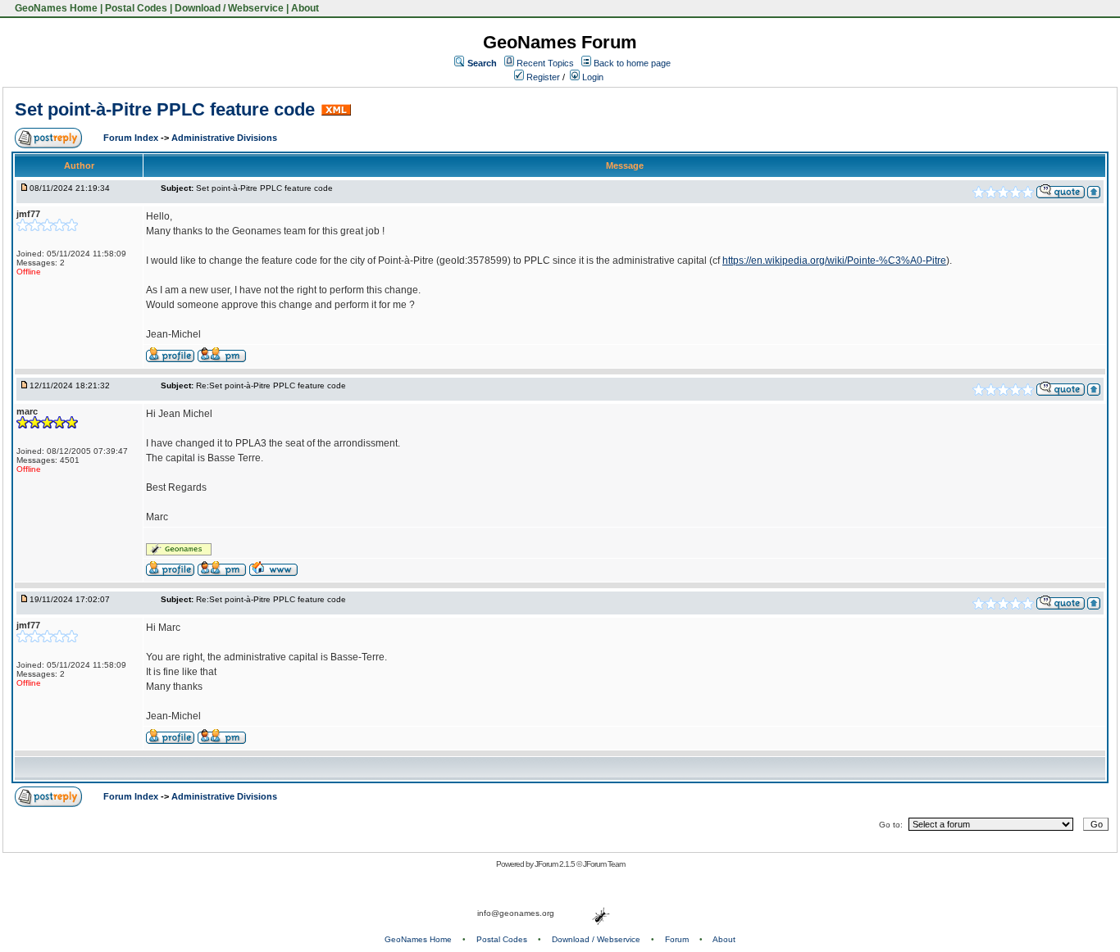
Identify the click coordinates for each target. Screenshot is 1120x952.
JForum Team (604, 863)
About (305, 8)
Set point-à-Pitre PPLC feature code (165, 109)
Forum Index (132, 138)
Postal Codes (136, 8)
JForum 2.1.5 (555, 863)
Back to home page (632, 63)
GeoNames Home (55, 8)
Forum (677, 939)
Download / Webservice (229, 8)
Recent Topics (545, 63)
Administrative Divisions (224, 138)
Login (591, 77)
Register (542, 77)
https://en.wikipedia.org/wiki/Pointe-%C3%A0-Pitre (834, 260)
